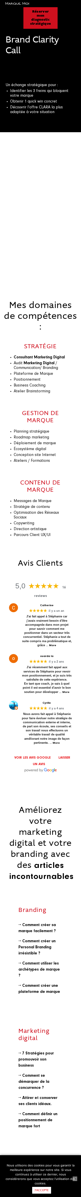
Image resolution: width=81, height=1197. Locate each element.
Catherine (47, 605)
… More (51, 645)
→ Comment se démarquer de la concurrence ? (33, 1082)
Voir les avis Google (32, 758)
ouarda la (46, 656)
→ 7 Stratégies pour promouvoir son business (36, 1060)
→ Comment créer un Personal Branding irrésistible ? (37, 947)
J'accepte (41, 1190)
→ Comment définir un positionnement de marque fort (37, 1120)
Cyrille (47, 702)
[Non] (75, 1178)
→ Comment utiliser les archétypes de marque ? (39, 970)
